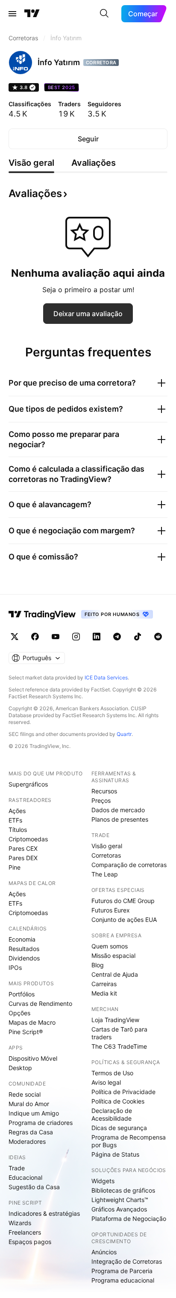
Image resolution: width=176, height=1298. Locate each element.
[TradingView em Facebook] (35, 637)
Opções (19, 1013)
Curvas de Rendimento (40, 1003)
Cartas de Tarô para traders (119, 1033)
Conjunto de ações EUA (124, 919)
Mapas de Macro (32, 1022)
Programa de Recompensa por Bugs (128, 1141)
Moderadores (27, 1141)
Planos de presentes (119, 819)
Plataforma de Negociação (128, 1218)
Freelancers (25, 1232)
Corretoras (106, 855)
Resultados (24, 948)
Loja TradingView (115, 1019)
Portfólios (22, 994)
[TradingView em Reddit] (158, 637)
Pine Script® (26, 1031)
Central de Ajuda (114, 974)
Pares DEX (23, 857)
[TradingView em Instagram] (76, 637)
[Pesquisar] (104, 13)
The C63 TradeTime (119, 1046)
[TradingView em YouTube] (56, 637)
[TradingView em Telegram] (117, 637)
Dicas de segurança (119, 1127)
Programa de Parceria (122, 1270)
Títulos (18, 829)
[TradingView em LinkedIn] (97, 637)
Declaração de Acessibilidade (111, 1114)
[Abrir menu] (12, 13)
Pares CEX (23, 848)
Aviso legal (106, 1082)
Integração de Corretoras (126, 1261)
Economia (22, 939)
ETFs (15, 820)
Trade (17, 1168)
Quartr (124, 734)
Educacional (25, 1177)
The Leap (104, 874)
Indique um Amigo (34, 1113)
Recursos (104, 791)
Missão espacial (113, 955)
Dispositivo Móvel (33, 1058)
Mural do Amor (29, 1103)
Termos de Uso (112, 1073)
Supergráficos (28, 784)
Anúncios (104, 1252)
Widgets (102, 1180)
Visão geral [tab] (31, 163)
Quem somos (109, 946)
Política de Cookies (117, 1101)
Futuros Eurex (110, 910)
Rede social (25, 1094)
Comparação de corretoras (129, 864)
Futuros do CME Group (123, 900)
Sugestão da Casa (34, 1186)
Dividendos (24, 958)
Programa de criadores (41, 1122)
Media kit (104, 993)
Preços (101, 800)
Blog (97, 965)
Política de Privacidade (123, 1091)
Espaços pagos (30, 1241)
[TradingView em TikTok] (138, 637)
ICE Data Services (106, 677)
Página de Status (115, 1154)
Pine (15, 867)
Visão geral (106, 845)
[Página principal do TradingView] (32, 14)
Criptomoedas (28, 839)
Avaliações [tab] (93, 163)
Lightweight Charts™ (119, 1199)
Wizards (20, 1222)
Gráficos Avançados (119, 1209)
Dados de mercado (118, 809)
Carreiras (104, 983)
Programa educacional (122, 1280)
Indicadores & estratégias (44, 1213)
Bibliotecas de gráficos (123, 1190)
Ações (17, 810)
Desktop (20, 1067)
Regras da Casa (31, 1132)
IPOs (15, 967)
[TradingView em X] (15, 637)
